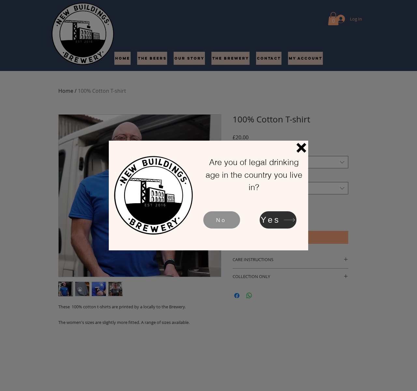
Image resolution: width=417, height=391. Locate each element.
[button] (301, 148)
